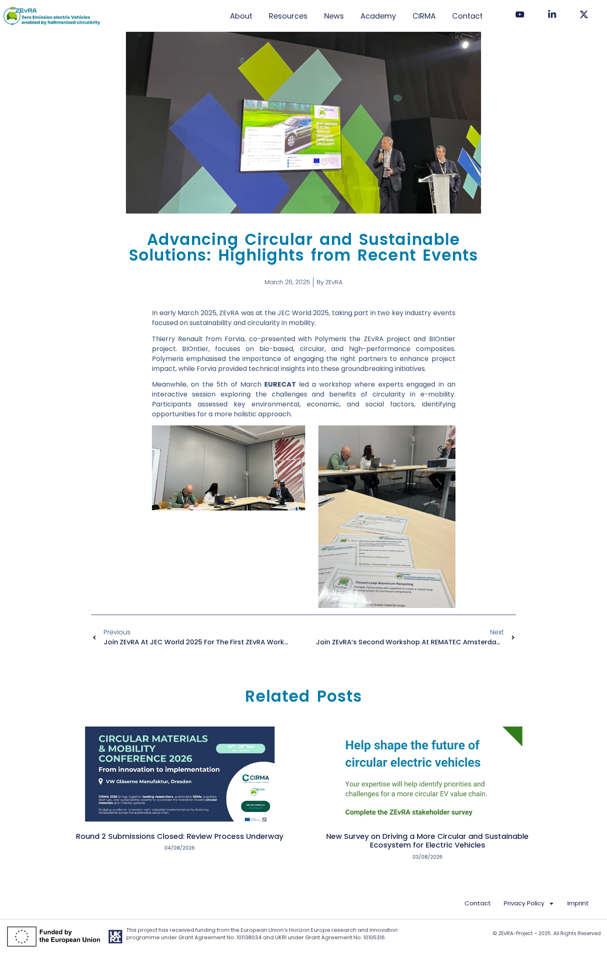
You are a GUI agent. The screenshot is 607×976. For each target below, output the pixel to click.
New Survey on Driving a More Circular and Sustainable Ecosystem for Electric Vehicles (427, 840)
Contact (467, 16)
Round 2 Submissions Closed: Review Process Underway (179, 836)
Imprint (578, 903)
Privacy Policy (524, 903)
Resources (288, 16)
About (241, 16)
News (334, 16)
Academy (378, 16)
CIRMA (424, 16)
